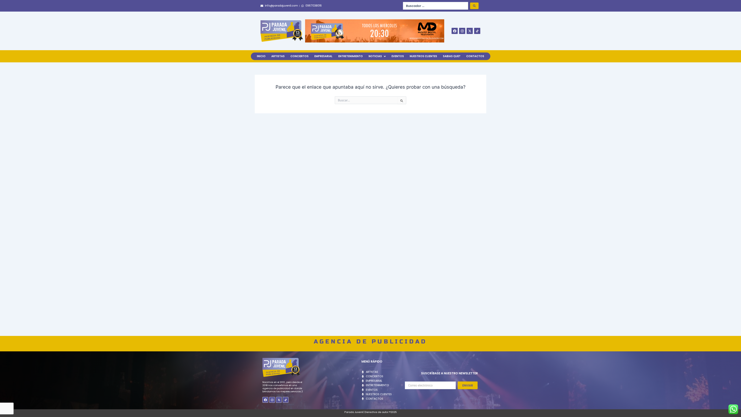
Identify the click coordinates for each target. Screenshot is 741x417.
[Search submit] (474, 6)
